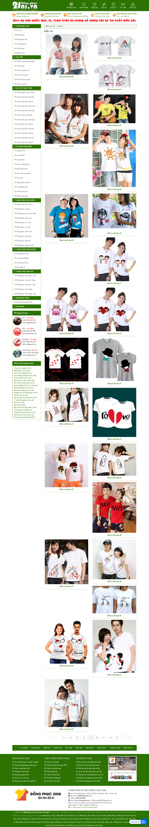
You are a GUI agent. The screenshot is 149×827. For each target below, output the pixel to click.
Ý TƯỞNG (24, 748)
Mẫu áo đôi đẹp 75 (114, 333)
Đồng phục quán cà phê (25, 245)
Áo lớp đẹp (20, 66)
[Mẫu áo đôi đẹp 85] (66, 54)
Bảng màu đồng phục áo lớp (24, 390)
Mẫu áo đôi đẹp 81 (114, 125)
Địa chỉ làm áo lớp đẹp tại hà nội (25, 397)
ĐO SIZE (68, 748)
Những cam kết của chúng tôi (24, 781)
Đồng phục (20, 35)
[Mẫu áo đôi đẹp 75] (114, 309)
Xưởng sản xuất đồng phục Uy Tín (90, 775)
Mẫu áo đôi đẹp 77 (114, 283)
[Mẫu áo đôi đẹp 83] (114, 74)
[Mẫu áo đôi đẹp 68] (114, 507)
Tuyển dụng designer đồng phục (25, 765)
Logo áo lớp (20, 151)
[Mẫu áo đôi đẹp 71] (114, 412)
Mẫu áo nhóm (109, 812)
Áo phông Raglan (22, 258)
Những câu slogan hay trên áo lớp (90, 778)
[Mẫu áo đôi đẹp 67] (66, 561)
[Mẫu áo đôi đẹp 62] (66, 703)
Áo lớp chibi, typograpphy (25, 61)
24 (84, 737)
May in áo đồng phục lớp (23, 373)
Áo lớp (18, 30)
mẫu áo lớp (36, 815)
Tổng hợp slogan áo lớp (22, 368)
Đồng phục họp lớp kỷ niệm (26, 213)
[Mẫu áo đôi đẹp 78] (114, 212)
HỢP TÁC (133, 8)
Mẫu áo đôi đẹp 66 (114, 581)
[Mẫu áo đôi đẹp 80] (114, 158)
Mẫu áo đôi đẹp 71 (114, 439)
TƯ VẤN (123, 8)
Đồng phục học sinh (23, 222)
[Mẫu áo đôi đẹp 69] (114, 459)
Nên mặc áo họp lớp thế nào (24, 415)
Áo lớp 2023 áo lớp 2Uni (22, 378)
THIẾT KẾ (46, 748)
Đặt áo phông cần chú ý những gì (26, 385)
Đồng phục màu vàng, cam (26, 294)
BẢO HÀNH (128, 748)
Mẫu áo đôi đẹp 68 (114, 535)
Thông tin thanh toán (21, 771)
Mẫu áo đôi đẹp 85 (66, 77)
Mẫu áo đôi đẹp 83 (114, 89)
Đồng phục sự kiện (23, 227)
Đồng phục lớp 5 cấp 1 (24, 204)
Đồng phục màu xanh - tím (26, 275)
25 (90, 737)
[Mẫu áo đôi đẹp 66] (114, 559)
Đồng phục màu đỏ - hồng (25, 280)
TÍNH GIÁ (78, 748)
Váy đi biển (20, 155)
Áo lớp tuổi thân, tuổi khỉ (25, 129)
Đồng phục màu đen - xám (26, 285)
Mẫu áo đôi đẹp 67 (66, 586)
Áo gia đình (20, 160)
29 (117, 737)
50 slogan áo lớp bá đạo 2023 (24, 417)
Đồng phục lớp (21, 39)
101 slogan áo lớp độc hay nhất (25, 375)
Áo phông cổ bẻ (22, 263)
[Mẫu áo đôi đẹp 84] (114, 45)
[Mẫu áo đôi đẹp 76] (66, 309)
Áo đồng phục (21, 44)
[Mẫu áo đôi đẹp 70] (66, 465)
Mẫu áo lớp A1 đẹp (20, 395)
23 (77, 737)
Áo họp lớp (20, 48)
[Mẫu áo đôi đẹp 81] (114, 108)
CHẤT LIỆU (58, 748)
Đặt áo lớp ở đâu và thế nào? (24, 380)
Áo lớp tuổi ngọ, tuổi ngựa (25, 120)
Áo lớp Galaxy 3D (22, 70)
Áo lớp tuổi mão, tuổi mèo (25, 106)
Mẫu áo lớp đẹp (22, 196)
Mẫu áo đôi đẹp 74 (66, 383)
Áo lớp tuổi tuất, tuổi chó (25, 138)
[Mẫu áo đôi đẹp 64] (66, 642)
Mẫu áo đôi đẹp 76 (66, 333)
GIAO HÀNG (101, 748)
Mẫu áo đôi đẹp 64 (66, 666)
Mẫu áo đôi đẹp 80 (114, 189)
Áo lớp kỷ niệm (19, 402)
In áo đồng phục (22, 187)
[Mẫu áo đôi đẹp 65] (114, 600)
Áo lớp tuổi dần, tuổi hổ (24, 101)
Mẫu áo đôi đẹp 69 (114, 478)
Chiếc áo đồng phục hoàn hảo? (89, 781)
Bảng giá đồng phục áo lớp (23, 388)
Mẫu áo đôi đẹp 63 (114, 675)
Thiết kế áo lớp (21, 191)
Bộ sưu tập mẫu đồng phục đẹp (89, 762)
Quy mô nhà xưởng (21, 778)
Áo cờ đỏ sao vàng (23, 173)
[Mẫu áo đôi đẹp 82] (66, 119)
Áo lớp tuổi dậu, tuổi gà (24, 133)
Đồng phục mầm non (24, 218)
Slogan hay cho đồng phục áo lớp (26, 393)
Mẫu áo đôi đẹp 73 (114, 383)
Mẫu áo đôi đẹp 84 (114, 58)
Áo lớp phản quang (23, 79)
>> (130, 737)
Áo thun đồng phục (23, 164)
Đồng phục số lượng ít (22, 370)
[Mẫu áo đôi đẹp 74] (66, 360)
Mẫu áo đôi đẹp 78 (114, 233)
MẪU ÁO (94, 8)
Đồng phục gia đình (23, 182)
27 (104, 737)
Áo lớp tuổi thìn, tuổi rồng (25, 110)
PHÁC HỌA (35, 748)
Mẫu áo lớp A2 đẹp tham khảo (89, 768)
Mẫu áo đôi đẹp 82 (66, 146)
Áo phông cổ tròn (22, 254)
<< (51, 737)
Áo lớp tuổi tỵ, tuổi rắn (24, 115)
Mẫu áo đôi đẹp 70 (66, 489)
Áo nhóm (19, 178)
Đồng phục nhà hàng (23, 236)
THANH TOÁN (115, 748)
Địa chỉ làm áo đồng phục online (25, 407)
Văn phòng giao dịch (21, 775)
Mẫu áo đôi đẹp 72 (66, 424)
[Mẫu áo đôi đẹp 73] (114, 360)
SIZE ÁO (113, 8)
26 (97, 737)
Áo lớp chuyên (21, 84)
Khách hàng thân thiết (22, 768)
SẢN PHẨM (83, 8)
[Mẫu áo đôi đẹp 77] (114, 259)
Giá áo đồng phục (121, 812)
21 (64, 737)
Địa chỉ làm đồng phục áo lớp (24, 383)
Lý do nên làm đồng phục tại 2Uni (90, 771)
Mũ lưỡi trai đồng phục (24, 302)
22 (70, 737)
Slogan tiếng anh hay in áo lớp (24, 412)
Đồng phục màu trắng (24, 289)
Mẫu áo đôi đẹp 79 (66, 240)
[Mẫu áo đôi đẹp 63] (114, 646)
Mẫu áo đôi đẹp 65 (114, 616)
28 (110, 737)
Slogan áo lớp (26, 815)
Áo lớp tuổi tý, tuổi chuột (25, 92)
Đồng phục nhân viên (24, 231)
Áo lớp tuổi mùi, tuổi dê (24, 124)
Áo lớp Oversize (22, 75)
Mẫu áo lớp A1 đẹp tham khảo (89, 765)
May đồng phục (22, 169)
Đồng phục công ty (23, 209)
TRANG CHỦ (71, 8)
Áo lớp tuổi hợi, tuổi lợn (24, 142)
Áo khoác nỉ (20, 267)
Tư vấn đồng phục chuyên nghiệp (26, 762)
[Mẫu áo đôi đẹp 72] (66, 405)
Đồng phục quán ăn (23, 241)
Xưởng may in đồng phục (23, 410)
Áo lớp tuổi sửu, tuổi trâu (25, 97)
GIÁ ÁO (104, 8)
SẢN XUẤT (90, 748)
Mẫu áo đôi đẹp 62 (66, 729)
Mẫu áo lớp (20, 53)
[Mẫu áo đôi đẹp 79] (66, 216)
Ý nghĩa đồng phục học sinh (24, 400)
